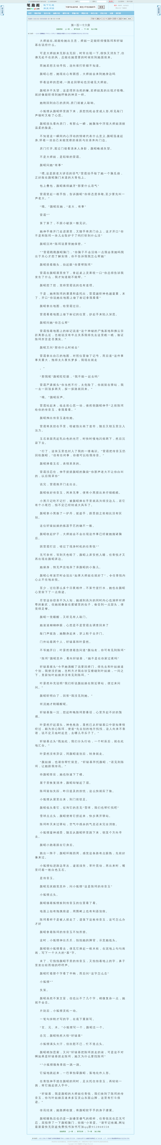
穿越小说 (75, 13)
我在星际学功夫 (116, 1138)
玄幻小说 (47, 13)
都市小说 (66, 13)
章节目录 (77, 29)
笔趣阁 (40, 6)
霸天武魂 (85, 33)
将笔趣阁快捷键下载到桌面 (38, 1)
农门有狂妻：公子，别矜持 (103, 1138)
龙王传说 (67, 33)
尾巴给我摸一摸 (44, 19)
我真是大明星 (61, 33)
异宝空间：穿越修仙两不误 (78, 1138)
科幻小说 (94, 13)
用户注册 (130, 1)
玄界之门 (54, 33)
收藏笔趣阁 (53, 1)
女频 (111, 13)
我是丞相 (123, 1138)
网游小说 (84, 13)
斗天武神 (73, 33)
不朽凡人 (48, 33)
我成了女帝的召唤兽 (54, 1138)
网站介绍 (118, 8)
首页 (30, 13)
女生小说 (36, 19)
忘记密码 (121, 1)
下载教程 (124, 8)
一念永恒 (37, 33)
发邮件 (120, 5)
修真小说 (56, 13)
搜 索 (101, 7)
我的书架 (37, 13)
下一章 (86, 29)
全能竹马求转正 (90, 1138)
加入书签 (94, 29)
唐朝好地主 (79, 33)
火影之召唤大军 (43, 1138)
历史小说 (103, 13)
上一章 (67, 29)
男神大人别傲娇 (65, 1138)
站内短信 (126, 5)
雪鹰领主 (42, 33)
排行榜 (118, 13)
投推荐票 (59, 29)
